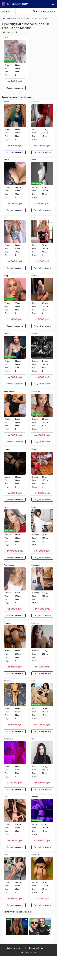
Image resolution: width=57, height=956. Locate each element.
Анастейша (8, 739)
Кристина (35, 276)
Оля (5, 797)
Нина (6, 507)
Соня (6, 855)
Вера (6, 37)
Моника (34, 449)
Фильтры (6, 11)
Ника (33, 739)
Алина (6, 160)
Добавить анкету (14, 948)
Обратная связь (28, 952)
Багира (34, 507)
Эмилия (34, 797)
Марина (7, 623)
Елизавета (35, 565)
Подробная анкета (14, 88)
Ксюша (7, 449)
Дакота (7, 333)
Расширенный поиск (45, 11)
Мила (33, 160)
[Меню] (53, 4)
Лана (6, 218)
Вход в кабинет (36, 948)
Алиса (6, 102)
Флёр (6, 276)
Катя (33, 218)
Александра (9, 391)
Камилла (35, 102)
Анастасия (35, 391)
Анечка (34, 333)
